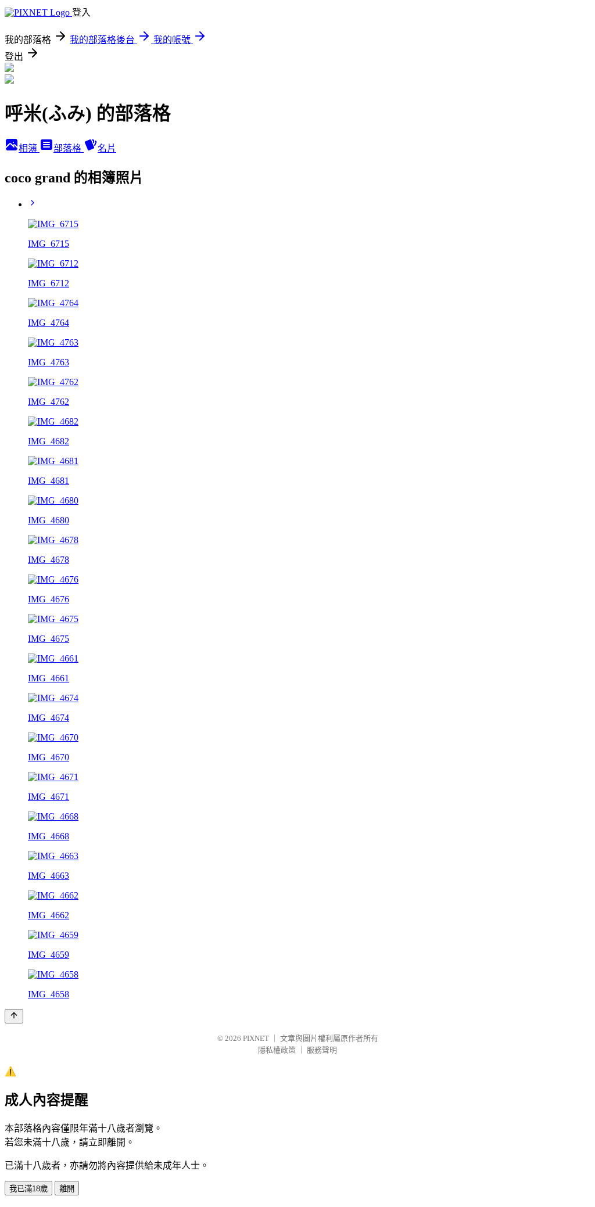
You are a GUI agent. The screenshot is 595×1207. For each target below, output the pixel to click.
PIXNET (256, 1038)
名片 (107, 148)
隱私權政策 (277, 1050)
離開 (66, 1188)
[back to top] (14, 1016)
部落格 (68, 148)
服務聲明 (322, 1050)
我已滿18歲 (28, 1188)
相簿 (29, 148)
